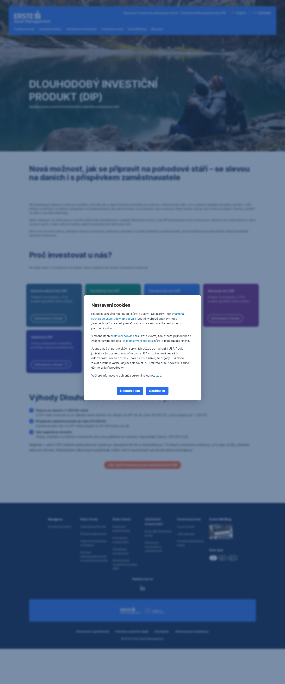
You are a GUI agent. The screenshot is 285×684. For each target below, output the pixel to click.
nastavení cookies (122, 336)
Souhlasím (157, 391)
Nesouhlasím (130, 391)
